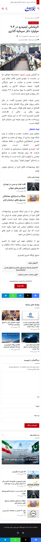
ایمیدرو (32, 149)
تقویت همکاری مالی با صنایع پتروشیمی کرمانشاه (11, 323)
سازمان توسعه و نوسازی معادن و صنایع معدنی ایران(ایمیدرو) (20, 268)
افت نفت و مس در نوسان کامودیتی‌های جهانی (14, 492)
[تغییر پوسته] (6, 9)
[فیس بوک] (35, 295)
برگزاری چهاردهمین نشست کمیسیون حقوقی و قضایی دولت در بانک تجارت (31, 324)
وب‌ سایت (36, 415)
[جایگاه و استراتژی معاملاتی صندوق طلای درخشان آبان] (33, 198)
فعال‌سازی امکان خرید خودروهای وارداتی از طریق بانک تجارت (31, 347)
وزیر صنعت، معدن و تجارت (27, 274)
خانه (36, 18)
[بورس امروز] (30, 8)
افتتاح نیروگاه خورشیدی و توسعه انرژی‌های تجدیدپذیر (11, 346)
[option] (20, 452)
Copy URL (20, 286)
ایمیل (37, 406)
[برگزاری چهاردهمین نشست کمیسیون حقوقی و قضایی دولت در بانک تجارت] (30, 315)
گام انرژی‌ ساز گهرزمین (19, 472)
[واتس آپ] (13, 295)
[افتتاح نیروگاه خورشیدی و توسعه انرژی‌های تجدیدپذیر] (11, 338)
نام (38, 397)
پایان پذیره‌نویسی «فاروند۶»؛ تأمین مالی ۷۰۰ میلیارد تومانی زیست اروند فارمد (14, 482)
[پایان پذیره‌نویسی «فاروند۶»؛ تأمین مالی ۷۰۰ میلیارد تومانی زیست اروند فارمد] (33, 484)
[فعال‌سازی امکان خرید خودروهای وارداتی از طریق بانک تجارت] (30, 338)
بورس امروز (25, 74)
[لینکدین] (20, 295)
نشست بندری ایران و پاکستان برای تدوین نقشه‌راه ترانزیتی (21, 460)
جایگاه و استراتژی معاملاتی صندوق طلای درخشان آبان (20, 2)
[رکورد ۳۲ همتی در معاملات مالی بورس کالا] (33, 514)
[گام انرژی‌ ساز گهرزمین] (33, 475)
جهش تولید (32, 263)
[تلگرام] (5, 295)
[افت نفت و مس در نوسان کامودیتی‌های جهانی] (33, 186)
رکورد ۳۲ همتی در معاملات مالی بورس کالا (14, 511)
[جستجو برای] (3, 9)
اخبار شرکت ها (29, 18)
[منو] (38, 9)
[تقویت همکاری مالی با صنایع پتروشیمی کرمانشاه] (11, 315)
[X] (28, 295)
